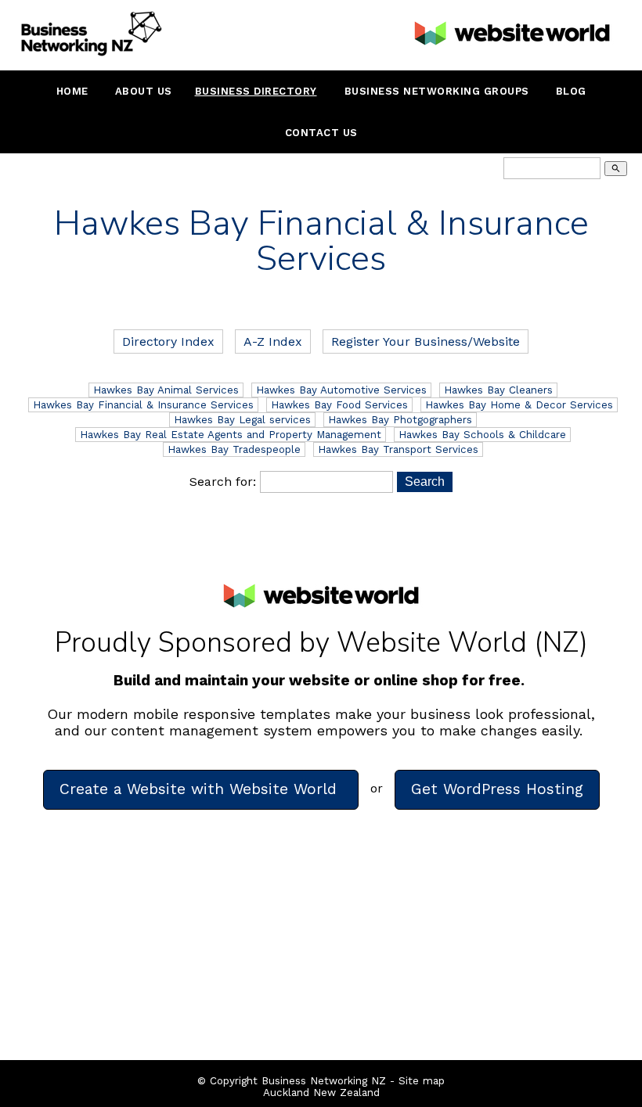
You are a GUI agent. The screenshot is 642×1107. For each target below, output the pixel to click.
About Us (143, 91)
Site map (422, 1081)
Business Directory (256, 91)
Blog (571, 91)
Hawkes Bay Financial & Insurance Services (143, 405)
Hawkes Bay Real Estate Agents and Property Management (230, 434)
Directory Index (168, 341)
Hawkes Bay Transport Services (398, 449)
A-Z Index (272, 341)
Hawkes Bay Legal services (242, 420)
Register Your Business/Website (425, 341)
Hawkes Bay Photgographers (400, 420)
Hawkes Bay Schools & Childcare (482, 434)
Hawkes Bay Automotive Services (341, 390)
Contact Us (321, 132)
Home (72, 91)
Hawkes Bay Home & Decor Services (519, 405)
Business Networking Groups (436, 91)
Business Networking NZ (323, 1081)
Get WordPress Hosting (497, 789)
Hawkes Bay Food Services (339, 405)
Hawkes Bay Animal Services (166, 390)
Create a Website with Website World (201, 789)
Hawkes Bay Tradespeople (234, 449)
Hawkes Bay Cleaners (498, 390)
